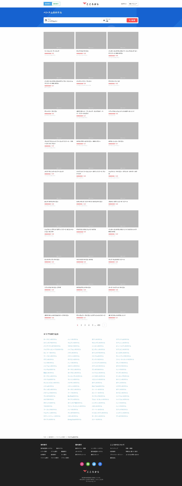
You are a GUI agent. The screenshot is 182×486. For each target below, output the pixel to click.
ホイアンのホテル (73, 399)
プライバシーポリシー (116, 454)
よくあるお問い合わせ (132, 454)
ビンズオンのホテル (122, 353)
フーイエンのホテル (50, 356)
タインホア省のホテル (75, 403)
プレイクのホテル (122, 363)
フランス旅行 (65, 458)
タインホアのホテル (98, 353)
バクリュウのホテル (50, 393)
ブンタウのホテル (98, 369)
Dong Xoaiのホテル (74, 419)
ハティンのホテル (73, 386)
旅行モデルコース (80, 454)
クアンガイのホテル (98, 366)
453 (98, 325)
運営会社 (112, 458)
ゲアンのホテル (49, 359)
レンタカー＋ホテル (97, 448)
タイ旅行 (63, 454)
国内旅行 (56, 4)
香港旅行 (53, 454)
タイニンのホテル (122, 379)
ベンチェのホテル (49, 369)
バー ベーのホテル (98, 389)
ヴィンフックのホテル (123, 356)
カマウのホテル (49, 399)
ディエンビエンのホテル (52, 383)
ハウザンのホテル (122, 386)
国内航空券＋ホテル (97, 451)
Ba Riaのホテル (73, 396)
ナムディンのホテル (50, 413)
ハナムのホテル (49, 386)
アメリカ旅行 (55, 458)
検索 (133, 20)
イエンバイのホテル (98, 379)
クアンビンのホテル (122, 349)
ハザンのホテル (73, 353)
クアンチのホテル (122, 409)
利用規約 (112, 451)
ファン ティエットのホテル (125, 359)
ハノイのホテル (73, 339)
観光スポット (95, 454)
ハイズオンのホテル (98, 376)
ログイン (124, 4)
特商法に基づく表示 (132, 451)
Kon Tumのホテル (98, 386)
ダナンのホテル (97, 339)
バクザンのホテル (73, 383)
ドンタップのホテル (122, 376)
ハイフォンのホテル (74, 349)
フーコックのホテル (50, 409)
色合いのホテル (49, 373)
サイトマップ (114, 448)
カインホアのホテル (50, 343)
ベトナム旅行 (44, 458)
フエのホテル (48, 406)
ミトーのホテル (97, 419)
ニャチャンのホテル (98, 403)
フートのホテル (73, 393)
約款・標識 (129, 448)
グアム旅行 (54, 451)
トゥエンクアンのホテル (100, 413)
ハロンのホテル (97, 406)
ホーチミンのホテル (50, 339)
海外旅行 (47, 4)
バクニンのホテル (73, 356)
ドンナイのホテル (98, 359)
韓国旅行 (63, 451)
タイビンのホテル (122, 393)
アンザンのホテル (122, 373)
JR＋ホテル (78, 451)
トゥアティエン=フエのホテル (53, 349)
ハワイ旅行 (44, 451)
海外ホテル (59, 448)
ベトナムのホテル (98, 356)
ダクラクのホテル (122, 366)
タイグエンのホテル (74, 373)
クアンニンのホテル (122, 343)
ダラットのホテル (49, 403)
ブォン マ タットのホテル (100, 399)
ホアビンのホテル (73, 359)
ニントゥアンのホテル (99, 363)
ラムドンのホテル (73, 343)
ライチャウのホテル (98, 396)
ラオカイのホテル (73, 346)
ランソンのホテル (73, 379)
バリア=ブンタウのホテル (52, 346)
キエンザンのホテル (98, 343)
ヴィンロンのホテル (50, 389)
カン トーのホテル (50, 353)
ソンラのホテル (49, 363)
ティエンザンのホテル (75, 376)
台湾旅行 (43, 454)
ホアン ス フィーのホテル (52, 416)
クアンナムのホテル (122, 339)
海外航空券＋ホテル (46, 448)
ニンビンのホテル (98, 346)
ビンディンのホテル (98, 349)
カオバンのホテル (74, 366)
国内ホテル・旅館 (80, 448)
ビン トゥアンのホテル (123, 346)
